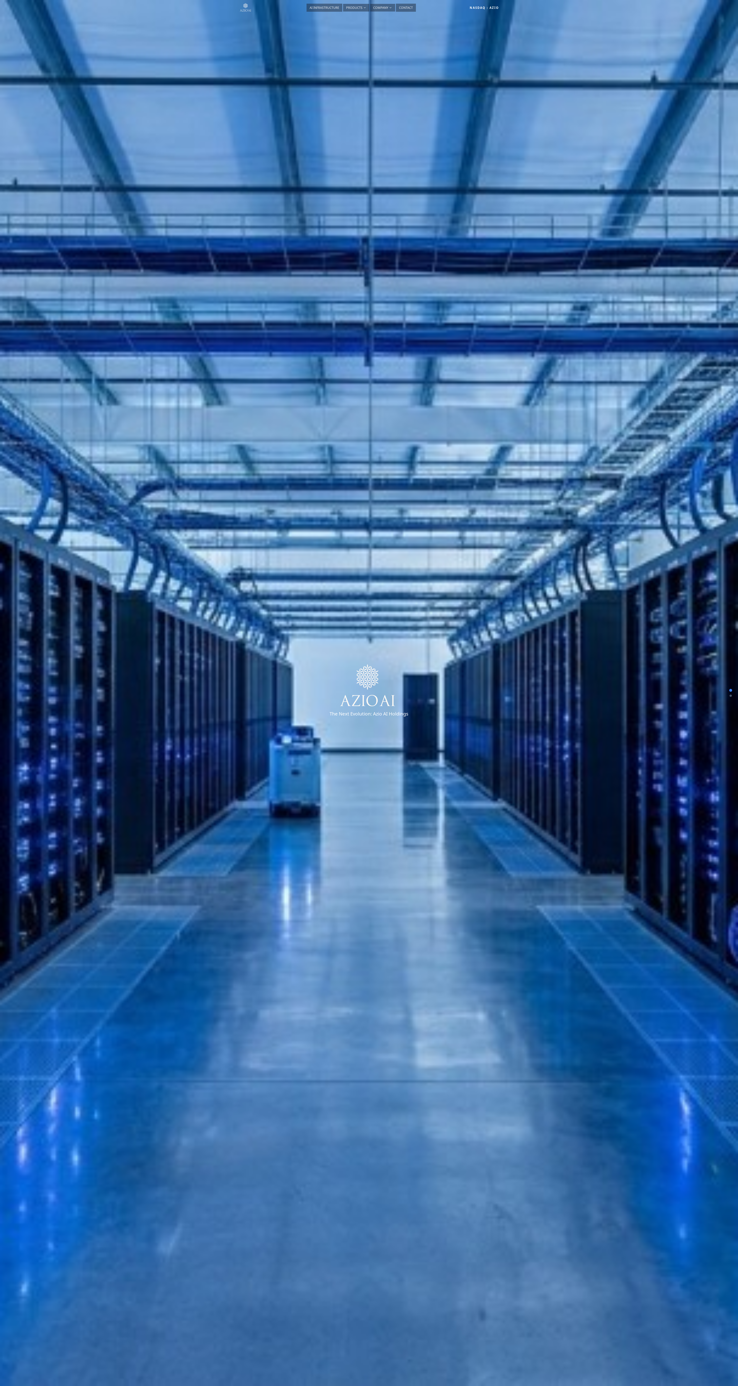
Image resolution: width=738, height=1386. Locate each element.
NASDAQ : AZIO (484, 8)
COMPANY (380, 8)
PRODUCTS (354, 8)
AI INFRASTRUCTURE (324, 8)
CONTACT (406, 8)
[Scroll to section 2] (731, 696)
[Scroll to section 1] (730, 690)
